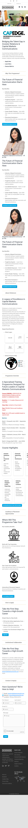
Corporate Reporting (18, 759)
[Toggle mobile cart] (19, 7)
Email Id (4, 706)
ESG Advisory (17, 754)
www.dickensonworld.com (16, 695)
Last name (18, 700)
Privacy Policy (5, 781)
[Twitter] (6, 766)
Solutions (16, 761)
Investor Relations (18, 752)
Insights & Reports (18, 763)
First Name (5, 700)
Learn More (8, 64)
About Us (4, 774)
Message (5, 712)
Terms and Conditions (7, 783)
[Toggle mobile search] (22, 7)
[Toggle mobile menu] (25, 7)
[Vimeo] (8, 766)
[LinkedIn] (3, 766)
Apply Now (8, 61)
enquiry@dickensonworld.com (10, 671)
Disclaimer (4, 776)
